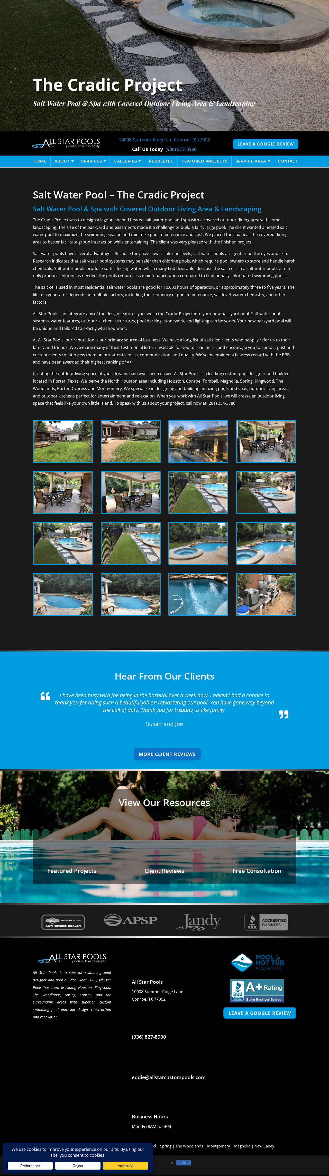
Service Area (250, 161)
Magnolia (242, 1145)
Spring (165, 1145)
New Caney (264, 1145)
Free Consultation (257, 870)
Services (91, 161)
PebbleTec (161, 161)
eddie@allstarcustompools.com (169, 1077)
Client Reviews (164, 870)
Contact (288, 161)
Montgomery (218, 1145)
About (62, 161)
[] (241, 863)
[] (58, 863)
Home (40, 161)
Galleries (125, 161)
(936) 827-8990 (181, 149)
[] (148, 863)
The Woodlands (189, 1145)
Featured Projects (204, 161)
